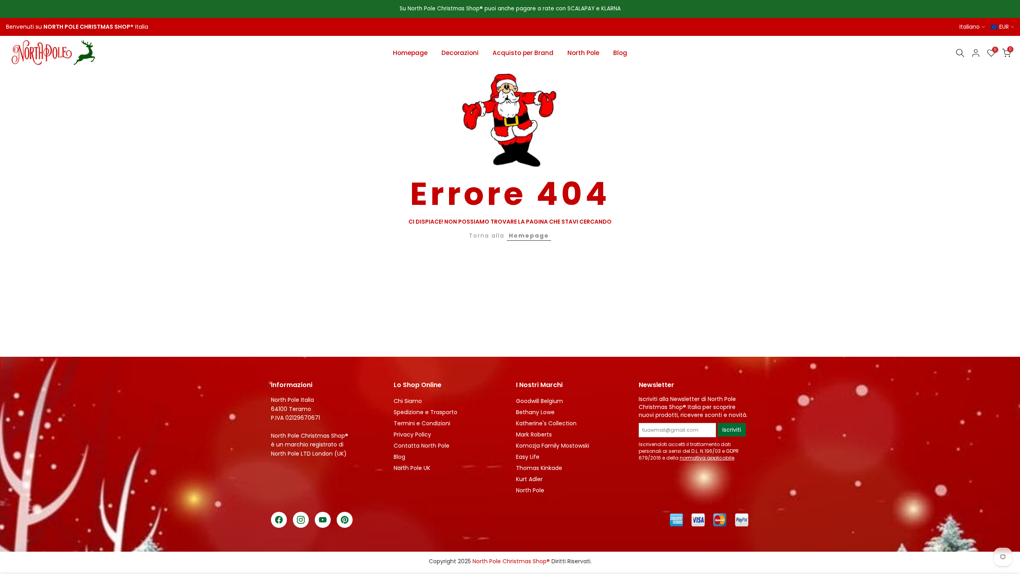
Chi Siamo (408, 401)
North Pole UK (412, 468)
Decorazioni (460, 53)
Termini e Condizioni (422, 423)
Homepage (410, 53)
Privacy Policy (412, 434)
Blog (620, 53)
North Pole (583, 53)
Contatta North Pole (421, 446)
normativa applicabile (707, 457)
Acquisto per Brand (522, 53)
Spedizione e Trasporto (425, 412)
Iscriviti (731, 430)
